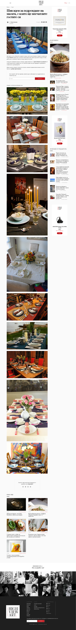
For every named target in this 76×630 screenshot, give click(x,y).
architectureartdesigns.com (17, 85)
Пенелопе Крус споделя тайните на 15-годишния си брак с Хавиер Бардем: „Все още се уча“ (62, 88)
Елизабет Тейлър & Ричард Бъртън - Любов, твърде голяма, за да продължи (62, 196)
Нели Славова (63, 190)
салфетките (10, 64)
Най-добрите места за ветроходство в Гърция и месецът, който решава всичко (62, 179)
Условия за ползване (38, 603)
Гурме (12, 7)
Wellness (58, 163)
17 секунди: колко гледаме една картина (62, 81)
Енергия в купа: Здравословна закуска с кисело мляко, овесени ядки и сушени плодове (37, 536)
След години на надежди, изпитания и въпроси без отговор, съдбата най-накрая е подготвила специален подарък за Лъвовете (62, 170)
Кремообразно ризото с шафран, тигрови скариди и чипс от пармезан (37, 515)
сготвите (21, 57)
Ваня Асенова (14, 22)
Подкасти (28, 605)
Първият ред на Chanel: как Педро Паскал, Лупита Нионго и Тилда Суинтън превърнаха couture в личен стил (62, 97)
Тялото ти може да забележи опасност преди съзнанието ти (61, 154)
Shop (65, 3)
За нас (35, 605)
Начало (8, 7)
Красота (28, 610)
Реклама (35, 606)
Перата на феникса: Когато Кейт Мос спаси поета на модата (62, 188)
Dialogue (28, 607)
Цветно (28, 611)
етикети (24, 67)
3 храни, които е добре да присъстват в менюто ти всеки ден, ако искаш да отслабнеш (16, 536)
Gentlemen (58, 182)
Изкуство (58, 83)
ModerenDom (36, 609)
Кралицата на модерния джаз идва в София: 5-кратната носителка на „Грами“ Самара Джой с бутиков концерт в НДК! (62, 106)
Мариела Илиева (23, 532)
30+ (56, 91)
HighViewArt (64, 83)
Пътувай (28, 614)
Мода (57, 190)
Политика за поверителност (39, 607)
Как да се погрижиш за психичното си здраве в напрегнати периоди (62, 161)
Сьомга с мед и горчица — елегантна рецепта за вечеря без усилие (15, 556)
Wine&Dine (29, 603)
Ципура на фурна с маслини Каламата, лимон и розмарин (14, 514)
